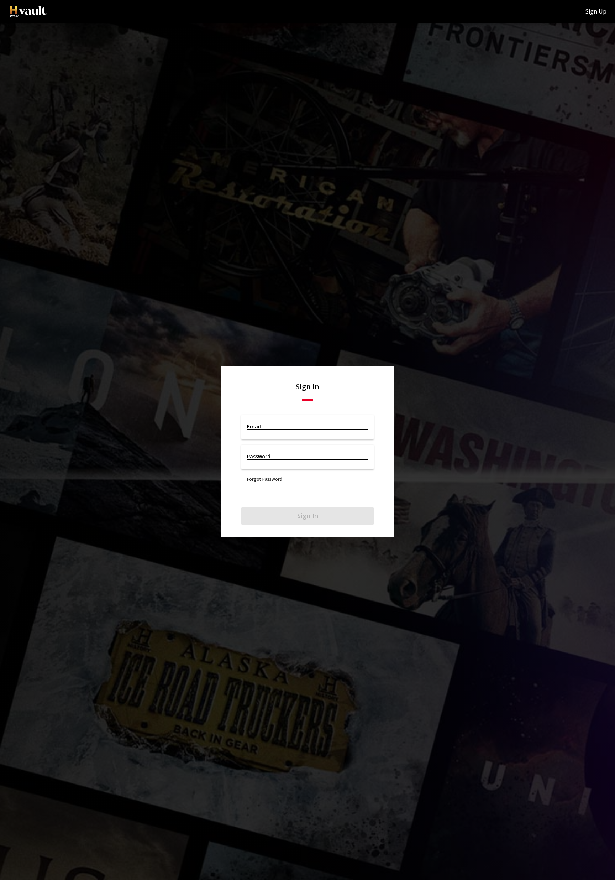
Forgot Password (264, 479)
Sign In (307, 515)
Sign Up (595, 11)
